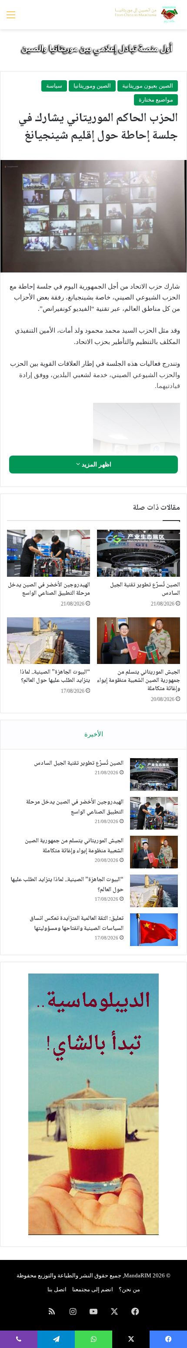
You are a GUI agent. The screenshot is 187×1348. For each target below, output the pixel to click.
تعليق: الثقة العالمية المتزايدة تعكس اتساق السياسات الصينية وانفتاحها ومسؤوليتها (77, 923)
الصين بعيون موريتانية (147, 85)
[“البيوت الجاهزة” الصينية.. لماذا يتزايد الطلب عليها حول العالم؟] (48, 640)
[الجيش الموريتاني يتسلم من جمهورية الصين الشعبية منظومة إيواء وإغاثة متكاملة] (138, 640)
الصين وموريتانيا (92, 85)
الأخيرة (93, 734)
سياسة (54, 85)
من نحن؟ (129, 1289)
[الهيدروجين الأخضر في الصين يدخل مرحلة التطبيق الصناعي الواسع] (48, 553)
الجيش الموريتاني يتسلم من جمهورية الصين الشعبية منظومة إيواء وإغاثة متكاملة (138, 680)
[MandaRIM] (145, 14)
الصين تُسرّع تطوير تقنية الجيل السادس (145, 589)
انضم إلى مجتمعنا (92, 1289)
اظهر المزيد (95, 464)
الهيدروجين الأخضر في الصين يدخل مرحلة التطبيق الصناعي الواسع (49, 589)
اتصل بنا (57, 1289)
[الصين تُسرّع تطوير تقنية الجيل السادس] (138, 553)
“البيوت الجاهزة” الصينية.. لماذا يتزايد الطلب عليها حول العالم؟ (55, 676)
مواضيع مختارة (156, 99)
